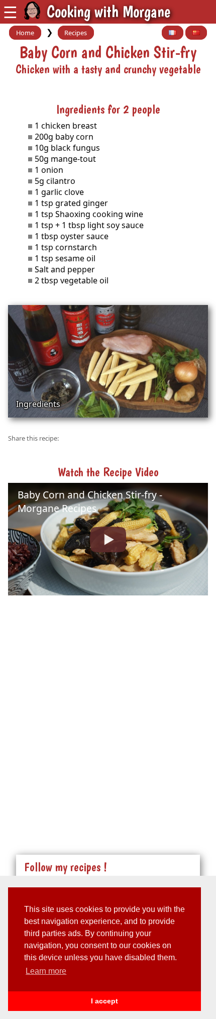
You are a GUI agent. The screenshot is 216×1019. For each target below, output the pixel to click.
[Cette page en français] (172, 33)
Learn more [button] (46, 971)
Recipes (75, 32)
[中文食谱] (196, 33)
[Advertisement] (108, 714)
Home (25, 32)
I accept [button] (104, 1001)
